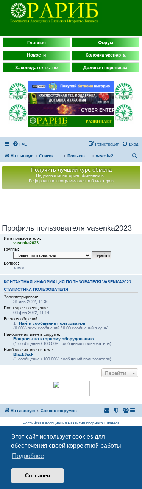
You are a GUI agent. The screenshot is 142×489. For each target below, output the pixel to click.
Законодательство (36, 67)
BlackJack (23, 354)
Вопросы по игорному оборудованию (53, 339)
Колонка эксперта (106, 55)
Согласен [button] (37, 475)
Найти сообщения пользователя (52, 323)
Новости (36, 55)
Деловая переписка (105, 67)
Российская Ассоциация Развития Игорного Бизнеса (71, 423)
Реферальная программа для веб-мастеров (71, 181)
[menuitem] (20, 144)
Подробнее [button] (28, 456)
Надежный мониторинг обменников (70, 175)
